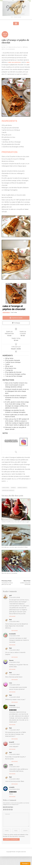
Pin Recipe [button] (17, 323)
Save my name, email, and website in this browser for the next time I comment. (15, 835)
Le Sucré (18, 47)
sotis (11, 765)
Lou (10, 683)
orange (13, 487)
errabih (11, 787)
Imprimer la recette (17, 317)
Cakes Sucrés (11, 47)
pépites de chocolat (8, 490)
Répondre (12, 616)
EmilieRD (12, 634)
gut (10, 595)
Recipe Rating (8, 807)
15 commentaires (10, 49)
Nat (4, 47)
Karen (11, 660)
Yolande (12, 705)
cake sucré (5, 487)
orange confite (22, 487)
